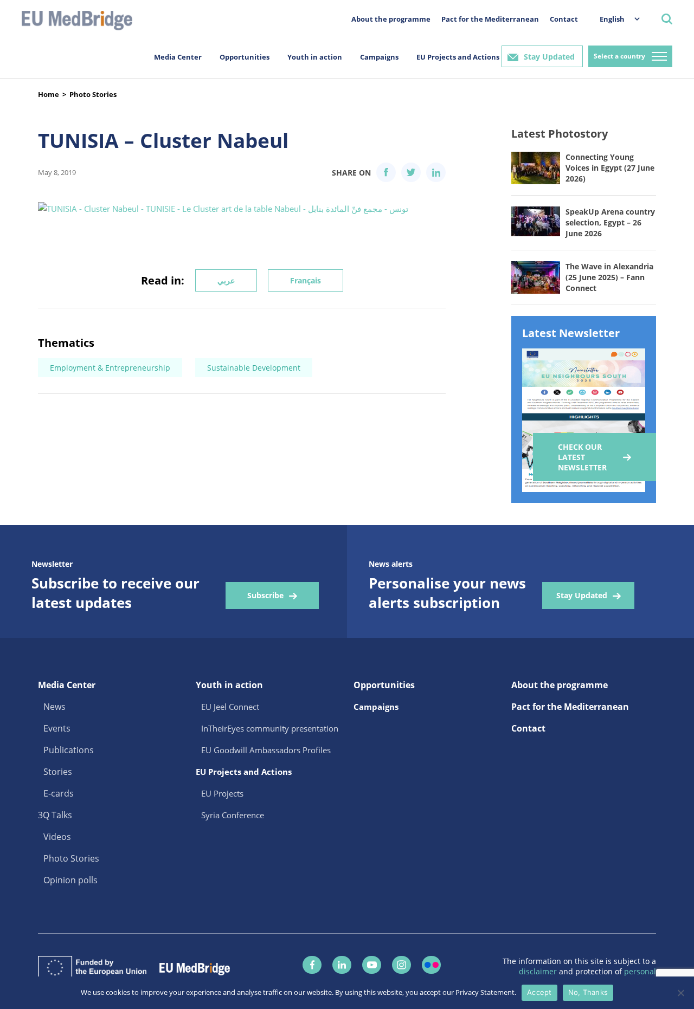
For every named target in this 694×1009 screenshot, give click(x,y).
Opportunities (244, 57)
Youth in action (314, 57)
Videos (57, 837)
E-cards (58, 793)
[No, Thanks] (680, 992)
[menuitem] (614, 19)
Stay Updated (549, 56)
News (54, 707)
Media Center (178, 57)
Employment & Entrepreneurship (110, 368)
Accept (539, 992)
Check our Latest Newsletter (582, 457)
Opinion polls (70, 880)
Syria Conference (232, 815)
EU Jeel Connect (230, 706)
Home (48, 94)
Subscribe (265, 595)
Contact (564, 19)
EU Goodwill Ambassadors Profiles (266, 750)
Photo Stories (93, 94)
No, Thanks (588, 992)
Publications (68, 750)
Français (305, 280)
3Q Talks (55, 815)
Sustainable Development (253, 368)
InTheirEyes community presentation (269, 728)
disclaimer (539, 971)
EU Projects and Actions (457, 57)
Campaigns (379, 57)
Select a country (619, 56)
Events (56, 728)
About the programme (390, 19)
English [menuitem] (612, 19)
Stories (57, 772)
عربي (226, 280)
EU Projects (222, 793)
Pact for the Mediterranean (490, 19)
